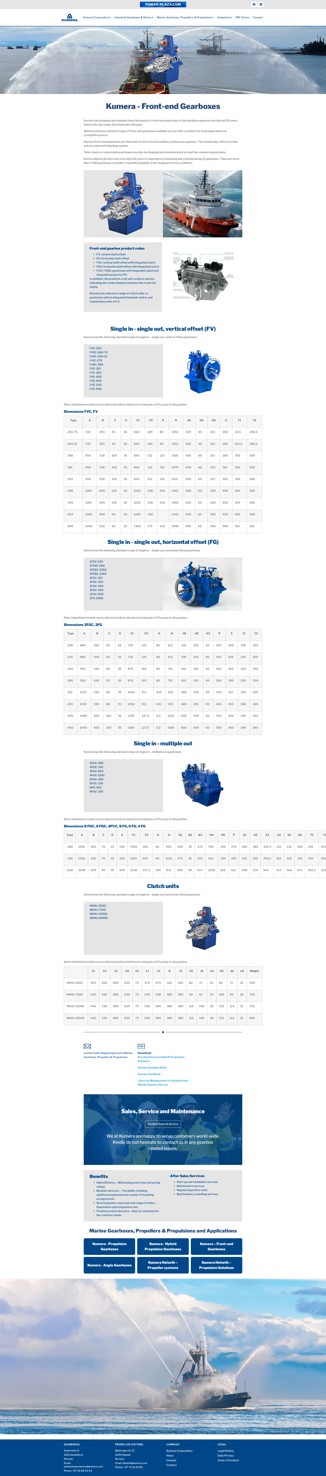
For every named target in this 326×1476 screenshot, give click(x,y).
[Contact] (109, 1046)
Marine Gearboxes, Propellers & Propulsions (184, 17)
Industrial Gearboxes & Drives (132, 17)
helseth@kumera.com (135, 1463)
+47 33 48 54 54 (82, 1470)
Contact (258, 17)
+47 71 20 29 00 (133, 1467)
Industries (223, 17)
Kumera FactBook (149, 1074)
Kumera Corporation (96, 17)
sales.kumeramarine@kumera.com (83, 1466)
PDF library (242, 17)
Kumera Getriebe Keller (152, 1067)
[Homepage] (69, 17)
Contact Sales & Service (163, 1124)
